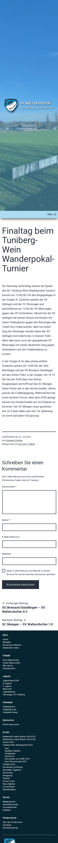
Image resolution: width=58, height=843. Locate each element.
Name (6, 520)
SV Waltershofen (35, 103)
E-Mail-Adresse (11, 537)
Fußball (31, 444)
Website (6, 553)
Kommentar (9, 486)
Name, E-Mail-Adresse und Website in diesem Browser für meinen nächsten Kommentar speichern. (31, 573)
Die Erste (22, 444)
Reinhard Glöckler (14, 440)
